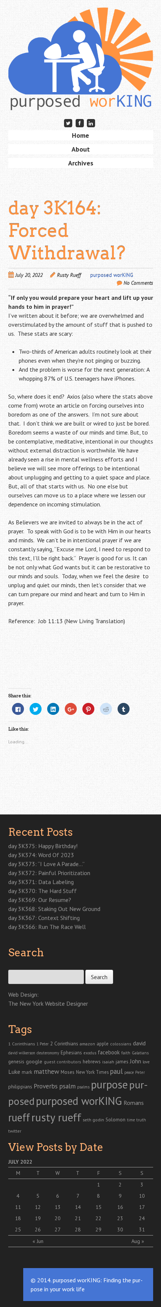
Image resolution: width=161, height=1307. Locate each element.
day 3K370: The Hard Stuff (42, 891)
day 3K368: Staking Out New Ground (54, 909)
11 (18, 1207)
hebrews (92, 1061)
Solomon (115, 1119)
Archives (80, 163)
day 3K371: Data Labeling (41, 882)
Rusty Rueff (69, 275)
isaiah (108, 1061)
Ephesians (71, 1052)
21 (78, 1218)
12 (38, 1207)
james (122, 1061)
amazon (87, 1043)
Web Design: (23, 994)
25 (18, 1229)
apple (103, 1044)
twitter (14, 1131)
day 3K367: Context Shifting (44, 917)
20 (58, 1218)
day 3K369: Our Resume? (39, 900)
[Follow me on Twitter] (68, 123)
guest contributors (62, 1061)
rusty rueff (56, 1117)
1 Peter (42, 1043)
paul (116, 1071)
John (135, 1061)
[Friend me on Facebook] (80, 123)
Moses (68, 1072)
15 (98, 1207)
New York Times (92, 1072)
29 (98, 1229)
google (34, 1061)
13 (58, 1207)
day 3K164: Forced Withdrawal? (66, 230)
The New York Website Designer (48, 1003)
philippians (20, 1086)
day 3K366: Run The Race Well (47, 926)
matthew (46, 1071)
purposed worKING (111, 275)
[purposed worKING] (80, 98)
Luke (14, 1071)
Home (80, 135)
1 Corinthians (21, 1043)
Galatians (140, 1052)
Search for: (20, 965)
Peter (140, 1072)
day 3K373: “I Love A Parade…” (46, 864)
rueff (19, 1117)
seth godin (93, 1119)
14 (78, 1207)
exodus (89, 1052)
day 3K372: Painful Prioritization (49, 873)
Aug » (137, 1241)
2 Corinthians (64, 1043)
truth (141, 1119)
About (81, 149)
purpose (109, 1084)
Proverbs (46, 1086)
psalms (83, 1087)
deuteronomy (48, 1052)
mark (27, 1072)
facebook (109, 1052)
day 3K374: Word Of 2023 (41, 855)
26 (38, 1229)
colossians (120, 1043)
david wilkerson (21, 1052)
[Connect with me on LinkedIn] (91, 123)
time (131, 1119)
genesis (16, 1061)
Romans (134, 1102)
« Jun (38, 1241)
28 (78, 1229)
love (146, 1061)
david (139, 1043)
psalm (67, 1086)
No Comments (138, 283)
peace (129, 1072)
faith (125, 1052)
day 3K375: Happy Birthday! (43, 846)
